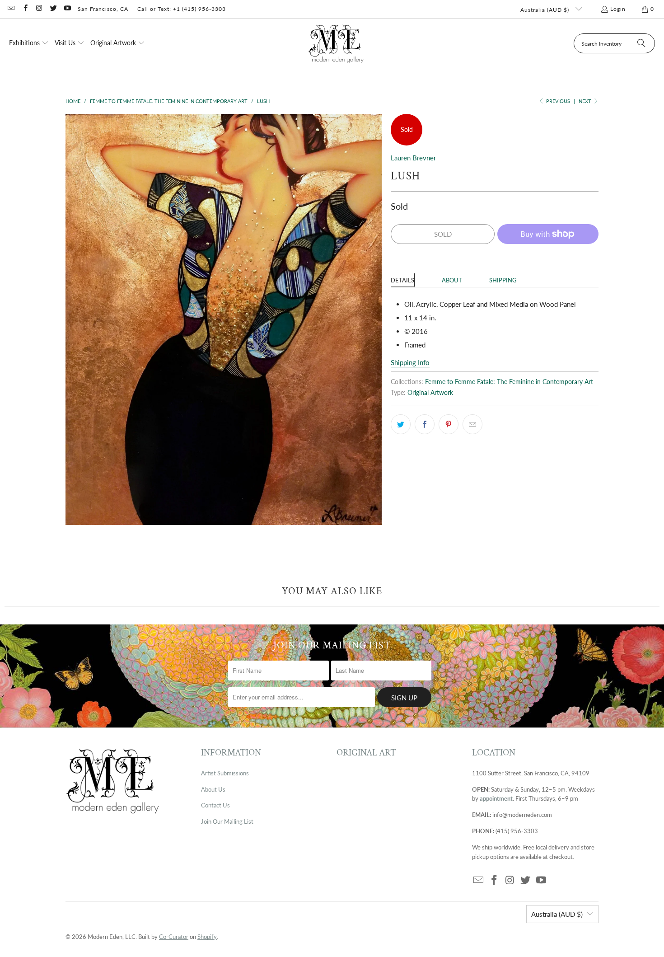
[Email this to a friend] (472, 424)
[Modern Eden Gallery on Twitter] (53, 8)
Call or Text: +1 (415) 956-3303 (181, 8)
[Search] (641, 43)
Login (618, 8)
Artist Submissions (225, 773)
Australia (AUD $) (545, 9)
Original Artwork (430, 392)
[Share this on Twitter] (401, 424)
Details (402, 280)
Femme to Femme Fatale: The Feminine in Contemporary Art (509, 381)
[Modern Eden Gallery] (336, 43)
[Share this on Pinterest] (448, 424)
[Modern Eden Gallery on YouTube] (67, 8)
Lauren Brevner (413, 158)
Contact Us (215, 805)
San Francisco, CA (103, 8)
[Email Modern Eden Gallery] (10, 8)
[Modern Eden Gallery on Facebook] (24, 8)
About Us (213, 789)
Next (586, 101)
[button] (29, 43)
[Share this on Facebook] (425, 424)
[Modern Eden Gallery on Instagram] (39, 8)
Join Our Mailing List (227, 821)
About (452, 280)
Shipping (503, 280)
